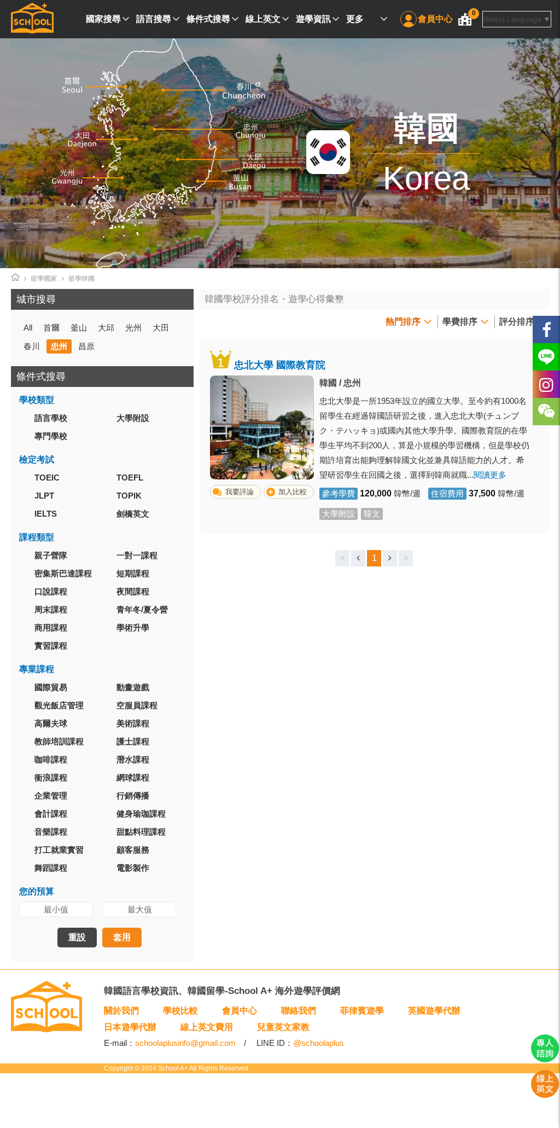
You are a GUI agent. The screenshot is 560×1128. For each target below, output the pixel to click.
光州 (133, 327)
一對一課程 (137, 555)
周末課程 (50, 609)
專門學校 (50, 436)
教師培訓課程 (59, 741)
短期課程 (132, 573)
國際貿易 (50, 687)
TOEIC (47, 477)
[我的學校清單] (464, 19)
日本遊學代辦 (130, 1027)
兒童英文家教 (283, 1027)
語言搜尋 (153, 19)
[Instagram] (546, 384)
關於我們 (121, 1010)
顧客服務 (132, 849)
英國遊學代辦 (434, 1010)
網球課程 (132, 777)
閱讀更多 (490, 474)
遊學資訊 (313, 19)
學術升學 (132, 627)
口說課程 (50, 591)
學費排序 (459, 321)
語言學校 (50, 418)
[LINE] (546, 357)
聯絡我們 (298, 1010)
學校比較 (180, 1010)
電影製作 (132, 867)
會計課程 (50, 813)
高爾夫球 (50, 723)
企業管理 (50, 795)
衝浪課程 (50, 777)
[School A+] (32, 19)
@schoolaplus (318, 1043)
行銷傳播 (132, 795)
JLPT (44, 495)
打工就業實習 (59, 849)
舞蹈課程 (50, 867)
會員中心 (435, 19)
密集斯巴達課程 (63, 573)
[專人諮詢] (545, 1059)
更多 (355, 19)
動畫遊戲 (132, 687)
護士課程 (132, 741)
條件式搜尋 (208, 19)
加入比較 (292, 492)
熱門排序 (403, 321)
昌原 (86, 346)
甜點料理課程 (141, 831)
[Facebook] (546, 329)
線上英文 (263, 19)
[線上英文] (545, 1095)
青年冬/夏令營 (142, 609)
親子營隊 (50, 555)
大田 (161, 327)
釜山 (79, 327)
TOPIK (129, 495)
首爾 (51, 327)
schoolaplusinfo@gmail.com (185, 1043)
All (28, 327)
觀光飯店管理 (59, 705)
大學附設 (132, 418)
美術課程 (132, 723)
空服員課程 (137, 705)
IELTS (45, 513)
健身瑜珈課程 (141, 813)
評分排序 (516, 321)
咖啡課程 (50, 759)
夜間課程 (132, 591)
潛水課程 (132, 759)
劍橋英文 (132, 513)
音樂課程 (50, 831)
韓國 (328, 382)
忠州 (59, 346)
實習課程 (50, 645)
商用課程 (50, 627)
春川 (32, 346)
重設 (77, 937)
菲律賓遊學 (362, 1010)
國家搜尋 (103, 19)
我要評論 (239, 492)
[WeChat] (546, 411)
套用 (122, 937)
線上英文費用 (206, 1027)
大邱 (106, 327)
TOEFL (129, 477)
